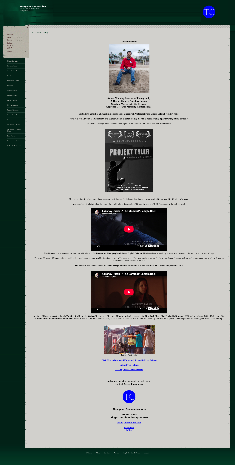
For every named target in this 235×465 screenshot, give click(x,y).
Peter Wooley (11, 136)
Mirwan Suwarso (12, 105)
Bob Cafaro (10, 76)
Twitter (129, 430)
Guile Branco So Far (13, 141)
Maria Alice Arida (12, 61)
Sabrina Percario (12, 115)
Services (9, 40)
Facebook (129, 427)
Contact (9, 51)
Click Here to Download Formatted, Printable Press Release (129, 360)
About (9, 37)
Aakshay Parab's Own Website (129, 369)
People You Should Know (10, 47)
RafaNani (10, 85)
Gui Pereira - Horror (13, 124)
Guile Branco (11, 120)
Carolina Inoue (12, 90)
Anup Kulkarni (12, 71)
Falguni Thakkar (12, 100)
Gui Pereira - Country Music (14, 130)
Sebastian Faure (12, 66)
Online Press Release (129, 365)
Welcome (10, 34)
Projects (9, 43)
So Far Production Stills (14, 146)
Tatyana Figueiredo (13, 110)
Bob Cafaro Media (13, 80)
